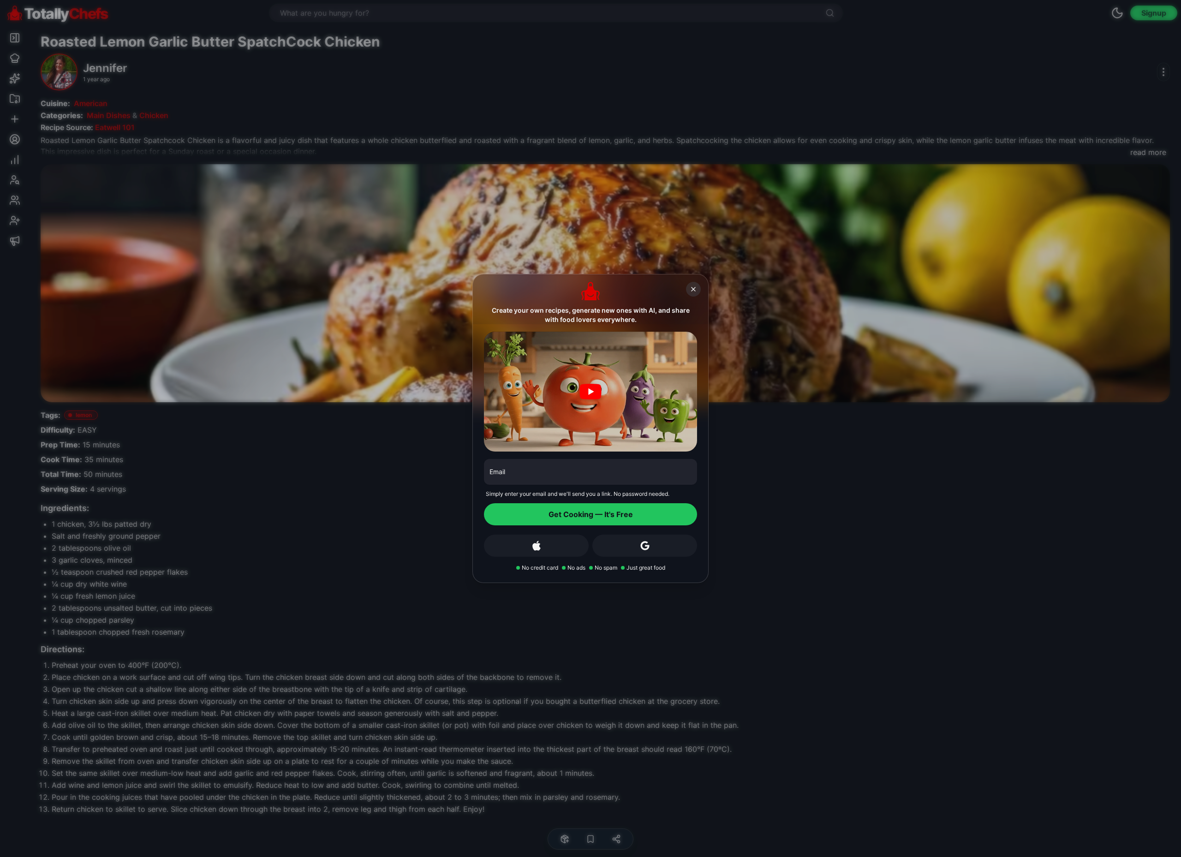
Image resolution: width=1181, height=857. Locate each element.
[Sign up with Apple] (536, 546)
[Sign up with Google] (644, 546)
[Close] (693, 289)
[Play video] (590, 392)
